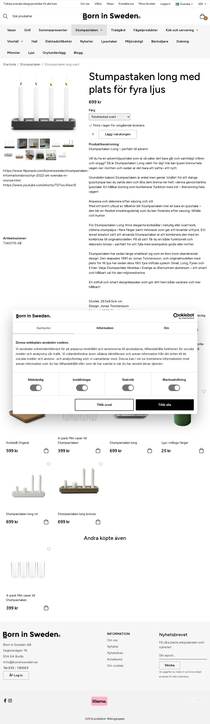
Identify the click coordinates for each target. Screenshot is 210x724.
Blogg (78, 53)
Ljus (31, 53)
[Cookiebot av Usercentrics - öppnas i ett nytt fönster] (176, 316)
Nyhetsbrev (115, 653)
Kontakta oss (126, 3)
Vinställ (13, 41)
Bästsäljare (159, 41)
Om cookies (115, 666)
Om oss (84, 3)
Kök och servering (180, 30)
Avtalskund (114, 659)
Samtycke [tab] (44, 328)
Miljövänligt (134, 41)
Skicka (170, 665)
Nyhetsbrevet (173, 634)
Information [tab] (105, 328)
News (110, 3)
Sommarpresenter (53, 30)
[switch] (82, 387)
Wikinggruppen (116, 718)
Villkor (98, 3)
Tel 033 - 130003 (15, 668)
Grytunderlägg (54, 53)
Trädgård (118, 30)
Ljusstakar (109, 41)
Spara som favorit (26, 222)
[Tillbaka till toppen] (201, 718)
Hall (34, 41)
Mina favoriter (147, 3)
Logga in (165, 3)
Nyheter (86, 41)
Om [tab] (166, 328)
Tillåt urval (104, 404)
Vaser (11, 30)
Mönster (13, 53)
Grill (27, 30)
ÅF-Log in (16, 675)
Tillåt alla (164, 404)
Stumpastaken (86, 30)
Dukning (183, 41)
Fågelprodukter (146, 30)
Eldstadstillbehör (59, 41)
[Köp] (46, 451)
